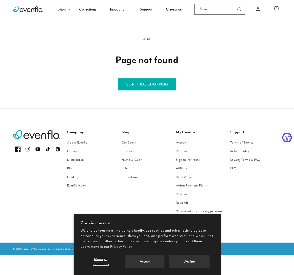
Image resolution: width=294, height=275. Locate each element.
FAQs (234, 168)
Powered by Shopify (62, 249)
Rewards (182, 203)
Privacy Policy (121, 246)
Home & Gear (132, 160)
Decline (189, 261)
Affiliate (181, 168)
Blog (70, 168)
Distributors (76, 160)
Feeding (72, 177)
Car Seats (129, 143)
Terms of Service (242, 143)
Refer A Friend (186, 177)
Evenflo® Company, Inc (36, 249)
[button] (276, 8)
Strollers (128, 151)
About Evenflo (77, 143)
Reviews (181, 194)
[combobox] (220, 9)
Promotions (130, 177)
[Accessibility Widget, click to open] (287, 137)
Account (182, 143)
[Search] (239, 9)
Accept (145, 261)
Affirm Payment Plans (191, 185)
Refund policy (240, 151)
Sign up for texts (188, 160)
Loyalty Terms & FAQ (245, 160)
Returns (181, 151)
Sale (125, 168)
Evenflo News (76, 185)
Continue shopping (147, 84)
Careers (73, 151)
